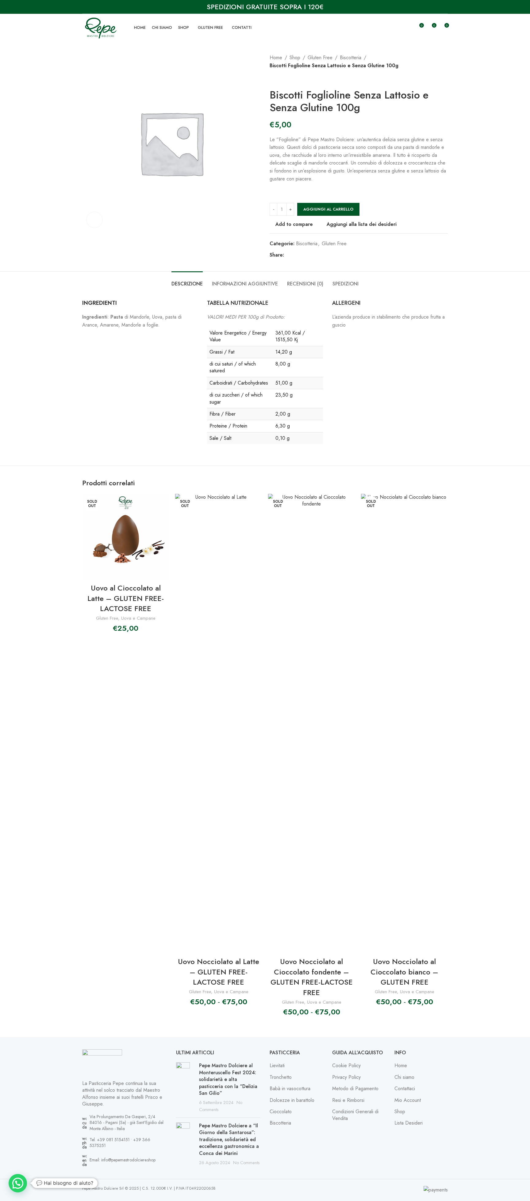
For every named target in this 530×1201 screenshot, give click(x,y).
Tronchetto (281, 1077)
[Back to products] (280, 79)
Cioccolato (281, 1111)
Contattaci (404, 1088)
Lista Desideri (408, 1123)
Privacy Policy (346, 1077)
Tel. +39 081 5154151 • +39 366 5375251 (120, 1143)
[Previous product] (273, 79)
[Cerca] (407, 27)
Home (276, 57)
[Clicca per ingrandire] (94, 219)
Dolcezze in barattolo (292, 1100)
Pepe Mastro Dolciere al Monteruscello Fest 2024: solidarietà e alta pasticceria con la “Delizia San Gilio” (228, 1079)
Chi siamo (404, 1077)
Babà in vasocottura (290, 1088)
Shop (295, 57)
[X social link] (295, 255)
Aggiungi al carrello (328, 209)
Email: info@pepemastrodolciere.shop (123, 1160)
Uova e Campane (138, 618)
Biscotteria (350, 57)
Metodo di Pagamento (355, 1088)
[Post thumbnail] (185, 1087)
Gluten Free (320, 57)
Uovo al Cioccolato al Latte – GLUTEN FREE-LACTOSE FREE (125, 598)
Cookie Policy (346, 1065)
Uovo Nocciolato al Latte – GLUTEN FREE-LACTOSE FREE (218, 971)
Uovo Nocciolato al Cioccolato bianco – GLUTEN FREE (404, 971)
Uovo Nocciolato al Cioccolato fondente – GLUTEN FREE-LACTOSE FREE (312, 977)
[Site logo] (100, 27)
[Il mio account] (396, 27)
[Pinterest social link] (302, 255)
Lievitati (277, 1065)
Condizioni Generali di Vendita (355, 1115)
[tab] (187, 280)
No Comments (246, 1163)
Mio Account (407, 1100)
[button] (18, 1183)
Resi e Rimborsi (348, 1100)
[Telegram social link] (317, 255)
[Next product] (288, 79)
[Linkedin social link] (309, 255)
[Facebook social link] (287, 255)
